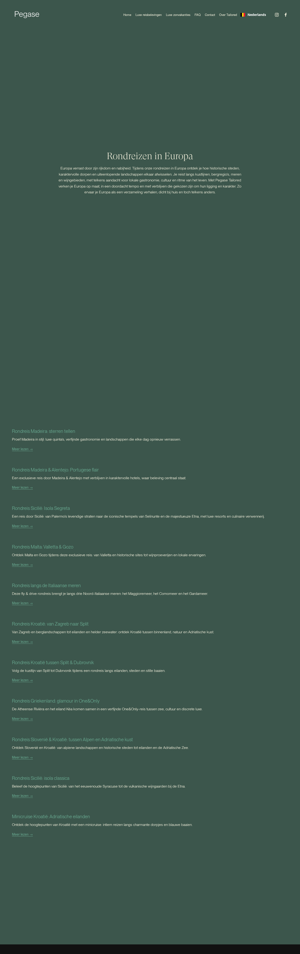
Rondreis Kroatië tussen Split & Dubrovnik (53, 662)
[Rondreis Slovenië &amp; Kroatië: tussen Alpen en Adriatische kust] (100, 731)
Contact (210, 14)
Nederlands (257, 15)
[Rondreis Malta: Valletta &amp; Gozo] (109, 538)
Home (127, 14)
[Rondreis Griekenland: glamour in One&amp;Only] (107, 692)
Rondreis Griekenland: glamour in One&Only (56, 701)
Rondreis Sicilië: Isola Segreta (41, 508)
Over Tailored (228, 14)
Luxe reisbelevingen (148, 14)
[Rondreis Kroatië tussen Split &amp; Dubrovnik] (88, 654)
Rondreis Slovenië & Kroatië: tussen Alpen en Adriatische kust (72, 739)
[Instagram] (276, 14)
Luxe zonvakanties (178, 14)
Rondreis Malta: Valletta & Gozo (42, 547)
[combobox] (253, 14)
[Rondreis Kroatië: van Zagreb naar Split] (113, 615)
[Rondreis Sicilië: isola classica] (98, 769)
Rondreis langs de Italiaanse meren (46, 585)
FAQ (198, 14)
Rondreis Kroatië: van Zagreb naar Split (50, 624)
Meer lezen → (22, 448)
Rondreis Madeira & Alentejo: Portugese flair (55, 470)
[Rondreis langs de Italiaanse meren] (110, 577)
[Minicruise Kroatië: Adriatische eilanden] (102, 808)
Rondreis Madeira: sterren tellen (43, 431)
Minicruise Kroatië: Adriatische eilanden (51, 816)
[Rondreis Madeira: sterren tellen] (96, 422)
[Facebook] (285, 14)
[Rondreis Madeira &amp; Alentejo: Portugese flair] (99, 461)
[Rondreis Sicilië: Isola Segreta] (138, 499)
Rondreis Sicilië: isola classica (40, 778)
